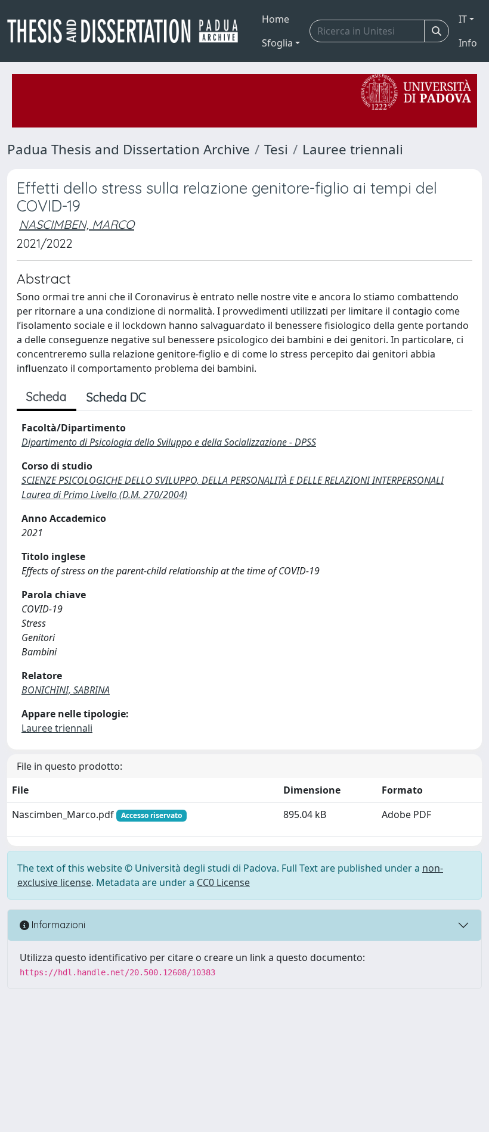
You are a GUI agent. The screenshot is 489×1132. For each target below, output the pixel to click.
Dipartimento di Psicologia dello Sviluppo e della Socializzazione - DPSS (168, 442)
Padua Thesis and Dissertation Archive (128, 149)
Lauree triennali (352, 149)
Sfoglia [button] (277, 42)
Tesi (276, 149)
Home (275, 19)
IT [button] (463, 19)
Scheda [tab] (46, 396)
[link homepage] (127, 31)
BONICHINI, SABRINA (65, 689)
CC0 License (223, 882)
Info (468, 42)
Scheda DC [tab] (116, 397)
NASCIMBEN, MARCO (76, 224)
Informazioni (57, 925)
